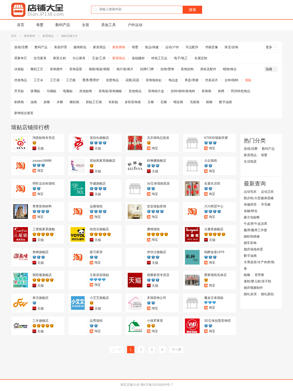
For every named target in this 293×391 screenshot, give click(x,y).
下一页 (176, 349)
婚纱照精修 (252, 236)
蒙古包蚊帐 (252, 217)
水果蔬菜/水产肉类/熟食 (259, 265)
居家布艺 (20, 58)
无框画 (194, 102)
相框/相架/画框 (99, 69)
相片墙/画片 (125, 69)
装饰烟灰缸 (154, 80)
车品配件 (192, 47)
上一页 (116, 349)
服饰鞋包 (79, 47)
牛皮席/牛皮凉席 (255, 223)
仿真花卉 (211, 80)
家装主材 (59, 58)
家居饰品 (48, 35)
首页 (20, 25)
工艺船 (71, 80)
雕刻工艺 (36, 69)
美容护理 (60, 47)
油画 (33, 102)
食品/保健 (152, 47)
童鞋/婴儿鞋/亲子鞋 (257, 281)
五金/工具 (99, 58)
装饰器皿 (75, 69)
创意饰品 (112, 80)
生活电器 (250, 161)
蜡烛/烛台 (230, 69)
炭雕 (46, 102)
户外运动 (135, 25)
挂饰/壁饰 (167, 69)
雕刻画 (74, 102)
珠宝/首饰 (231, 47)
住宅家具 (40, 58)
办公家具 (79, 58)
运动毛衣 (250, 191)
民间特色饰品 (240, 91)
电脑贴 (68, 91)
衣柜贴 (113, 102)
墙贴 (248, 80)
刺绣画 (19, 102)
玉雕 (150, 102)
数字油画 (225, 102)
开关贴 (19, 91)
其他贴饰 (85, 91)
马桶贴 (51, 91)
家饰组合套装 (23, 113)
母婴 (39, 25)
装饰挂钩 (187, 69)
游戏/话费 (21, 47)
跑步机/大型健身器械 (259, 198)
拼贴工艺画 (94, 102)
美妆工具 (108, 25)
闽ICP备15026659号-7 (156, 384)
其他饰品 (135, 91)
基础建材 (138, 58)
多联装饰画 (133, 102)
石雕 (163, 102)
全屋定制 (200, 58)
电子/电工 (181, 58)
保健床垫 (250, 204)
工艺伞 (38, 80)
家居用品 (99, 47)
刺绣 (221, 91)
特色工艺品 (159, 58)
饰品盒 (173, 80)
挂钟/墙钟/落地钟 (183, 91)
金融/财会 (251, 211)
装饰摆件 (56, 69)
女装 (85, 25)
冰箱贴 (19, 69)
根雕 (209, 102)
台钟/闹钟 (231, 80)
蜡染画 (178, 102)
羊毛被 (266, 204)
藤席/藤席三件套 (255, 230)
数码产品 (62, 25)
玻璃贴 (35, 91)
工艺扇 (55, 80)
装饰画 (206, 91)
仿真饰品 (20, 80)
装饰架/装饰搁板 (110, 91)
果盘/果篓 (191, 80)
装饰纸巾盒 (156, 91)
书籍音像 (211, 47)
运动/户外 (172, 47)
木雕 (60, 102)
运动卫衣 (267, 191)
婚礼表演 (250, 294)
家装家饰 (29, 35)
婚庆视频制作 (253, 287)
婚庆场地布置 (253, 249)
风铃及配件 (208, 69)
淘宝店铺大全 (129, 384)
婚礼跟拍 (267, 294)
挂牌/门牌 (147, 69)
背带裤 (259, 275)
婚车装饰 (250, 243)
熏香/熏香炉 (90, 80)
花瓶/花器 (132, 80)
